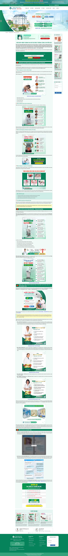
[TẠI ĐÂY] (19, 312)
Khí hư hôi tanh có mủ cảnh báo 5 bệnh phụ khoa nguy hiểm (34, 522)
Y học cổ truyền (31, 545)
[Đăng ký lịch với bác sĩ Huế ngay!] (34, 372)
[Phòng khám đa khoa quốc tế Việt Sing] (15, 8)
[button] (1, 21)
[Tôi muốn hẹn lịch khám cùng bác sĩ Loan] (34, 399)
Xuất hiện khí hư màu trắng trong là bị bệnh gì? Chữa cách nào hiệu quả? (27, 196)
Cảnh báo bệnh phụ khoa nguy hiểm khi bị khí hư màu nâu (46, 522)
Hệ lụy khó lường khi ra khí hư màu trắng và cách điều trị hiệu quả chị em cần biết (29, 195)
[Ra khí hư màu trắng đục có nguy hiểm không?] (34, 96)
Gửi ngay (58, 92)
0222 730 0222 (41, 311)
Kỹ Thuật (43, 8)
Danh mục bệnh (37, 8)
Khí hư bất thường (16, 32)
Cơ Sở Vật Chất (48, 8)
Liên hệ (57, 8)
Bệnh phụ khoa (11, 32)
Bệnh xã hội (31, 542)
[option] (34, 20)
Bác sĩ (54, 8)
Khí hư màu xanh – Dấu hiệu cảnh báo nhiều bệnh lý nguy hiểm (21, 522)
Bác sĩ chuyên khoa (42, 540)
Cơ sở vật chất (42, 542)
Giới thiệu (31, 8)
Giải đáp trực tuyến (37, 57)
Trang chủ (27, 8)
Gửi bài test (30, 57)
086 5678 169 (57, 5)
